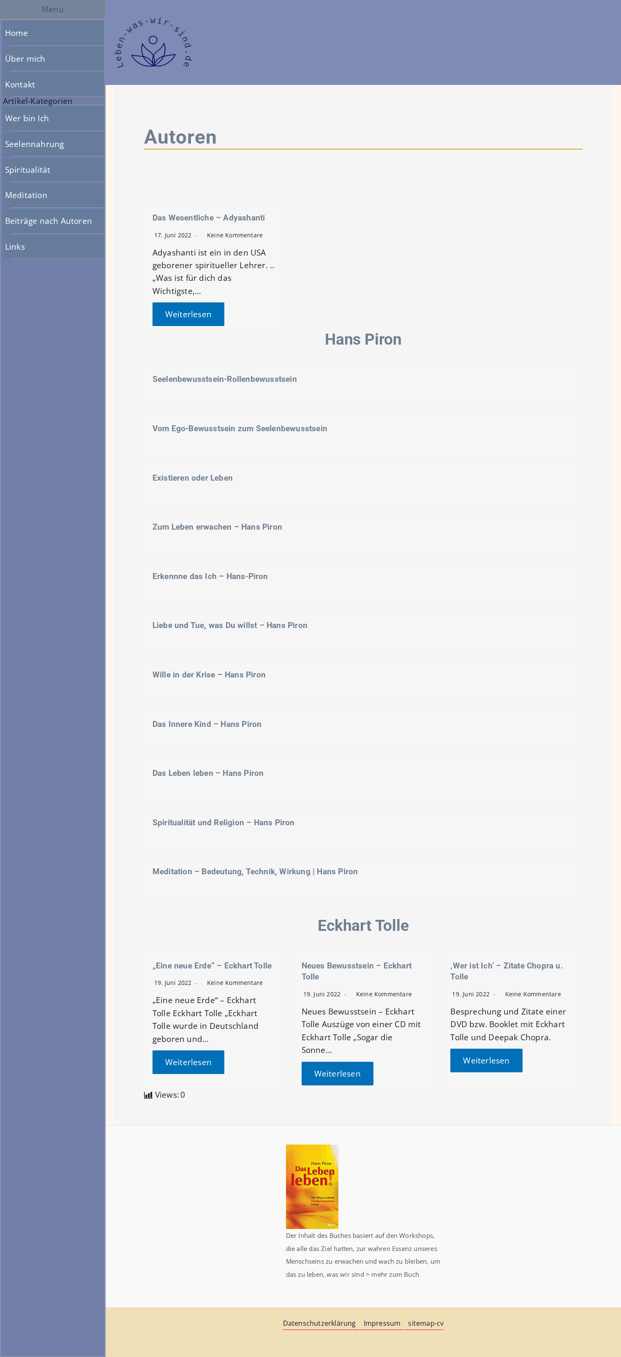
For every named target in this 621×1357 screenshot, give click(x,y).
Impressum (382, 1323)
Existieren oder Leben (193, 478)
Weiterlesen (188, 314)
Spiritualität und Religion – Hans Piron (224, 822)
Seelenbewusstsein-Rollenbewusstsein (225, 379)
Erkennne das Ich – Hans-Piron (210, 576)
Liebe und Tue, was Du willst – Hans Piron (230, 625)
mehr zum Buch (395, 1274)
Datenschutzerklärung (319, 1323)
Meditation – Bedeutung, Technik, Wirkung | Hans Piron (255, 871)
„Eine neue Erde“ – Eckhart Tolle (212, 966)
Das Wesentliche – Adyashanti (209, 218)
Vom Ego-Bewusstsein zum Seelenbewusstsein (240, 428)
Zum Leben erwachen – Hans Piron (217, 527)
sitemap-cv (426, 1323)
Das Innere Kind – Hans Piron (207, 724)
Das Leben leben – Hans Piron (208, 773)
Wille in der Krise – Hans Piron (209, 675)
